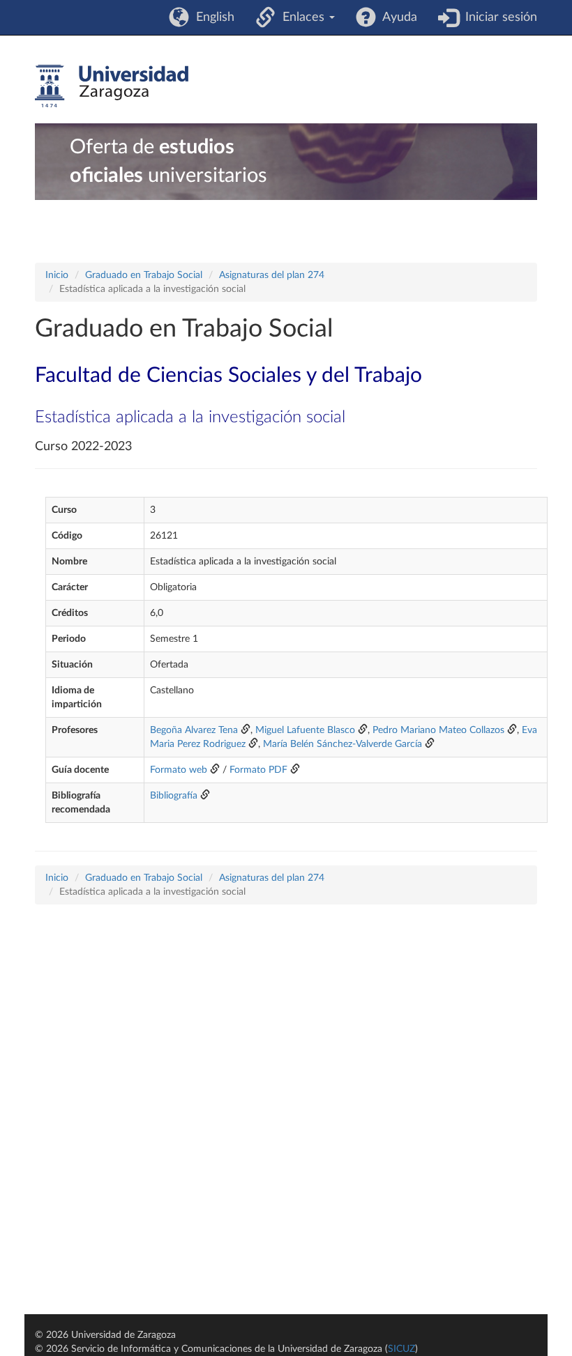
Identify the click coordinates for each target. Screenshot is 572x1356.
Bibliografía (173, 796)
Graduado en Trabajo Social (143, 275)
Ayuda (396, 17)
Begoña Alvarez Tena (194, 730)
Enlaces (302, 17)
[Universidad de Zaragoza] (111, 86)
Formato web (178, 770)
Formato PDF (258, 770)
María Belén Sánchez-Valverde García (342, 744)
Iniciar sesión (497, 17)
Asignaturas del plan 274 (271, 275)
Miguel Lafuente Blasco (305, 730)
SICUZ (401, 1349)
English (211, 17)
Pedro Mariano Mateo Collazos (438, 730)
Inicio (56, 275)
